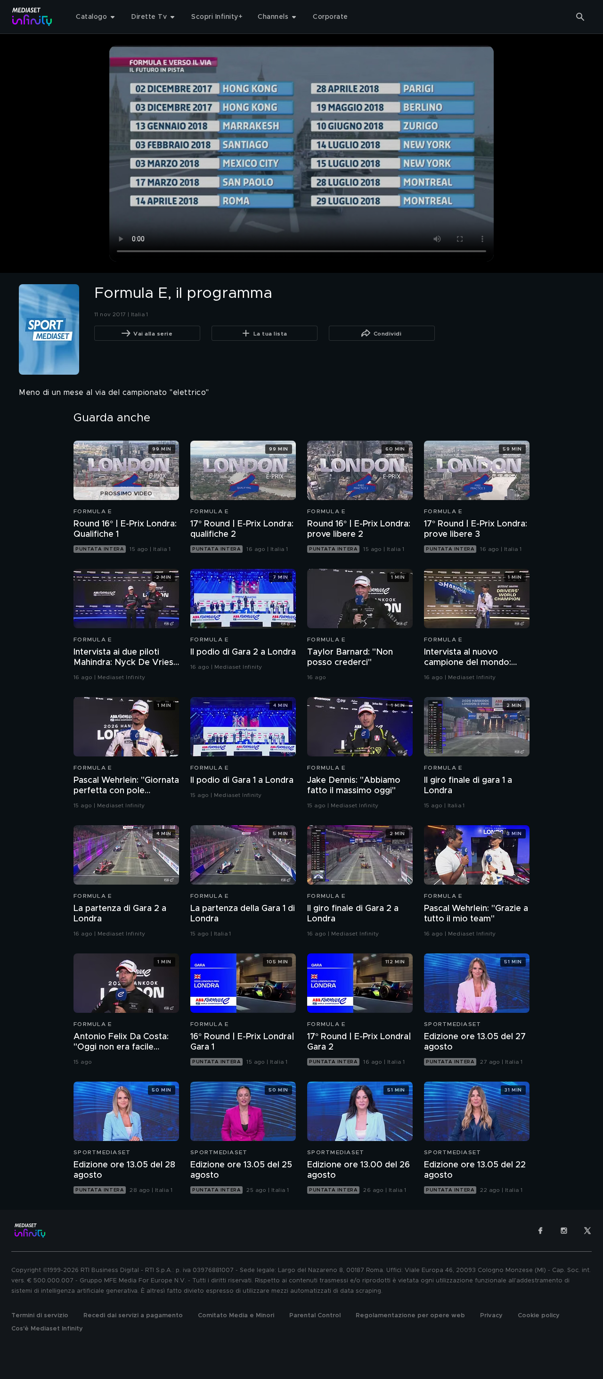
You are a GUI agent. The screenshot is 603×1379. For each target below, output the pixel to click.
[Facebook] (540, 1230)
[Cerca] (580, 17)
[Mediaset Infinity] (32, 16)
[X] (587, 1230)
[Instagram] (564, 1230)
